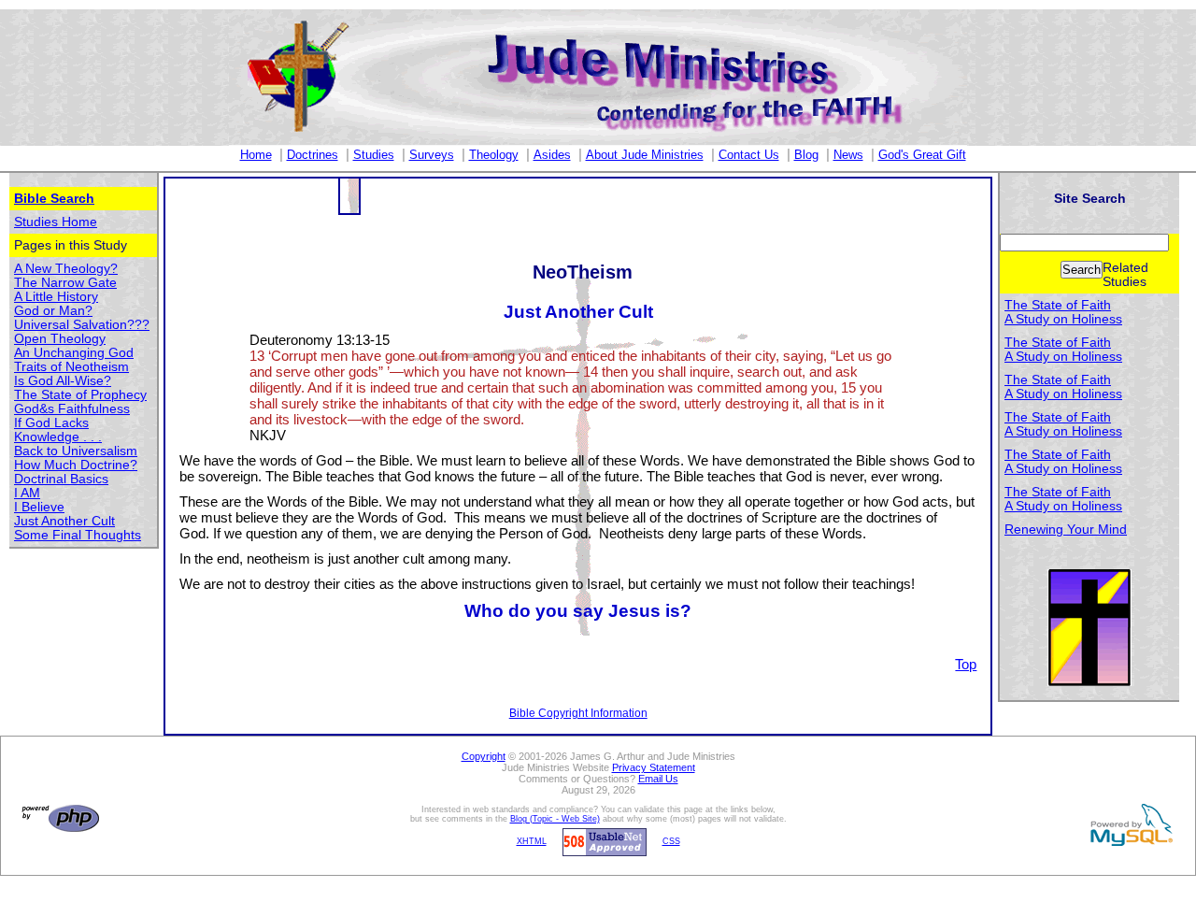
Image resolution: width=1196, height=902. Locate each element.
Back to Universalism (75, 451)
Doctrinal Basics (61, 479)
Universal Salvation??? (82, 325)
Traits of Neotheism (71, 367)
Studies (373, 155)
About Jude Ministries (645, 155)
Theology (494, 155)
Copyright (483, 756)
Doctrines (312, 155)
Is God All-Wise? (62, 381)
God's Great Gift (922, 155)
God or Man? (53, 311)
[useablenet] (601, 841)
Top (965, 664)
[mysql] (1128, 824)
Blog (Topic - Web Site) (555, 818)
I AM (27, 493)
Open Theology (60, 339)
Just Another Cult (64, 521)
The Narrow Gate (65, 283)
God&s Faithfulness (72, 409)
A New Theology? (66, 269)
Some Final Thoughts (77, 535)
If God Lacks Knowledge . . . (58, 430)
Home (256, 155)
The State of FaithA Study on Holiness (1063, 312)
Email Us (658, 778)
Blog (806, 155)
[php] (58, 817)
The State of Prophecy (80, 395)
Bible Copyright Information (578, 713)
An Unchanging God (74, 353)
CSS (671, 841)
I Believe (39, 507)
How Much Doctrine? (75, 465)
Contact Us (749, 155)
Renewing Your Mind (1065, 530)
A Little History (56, 297)
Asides (552, 155)
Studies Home (55, 222)
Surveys (431, 155)
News (848, 155)
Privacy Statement (653, 767)
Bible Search (54, 199)
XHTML (532, 841)
